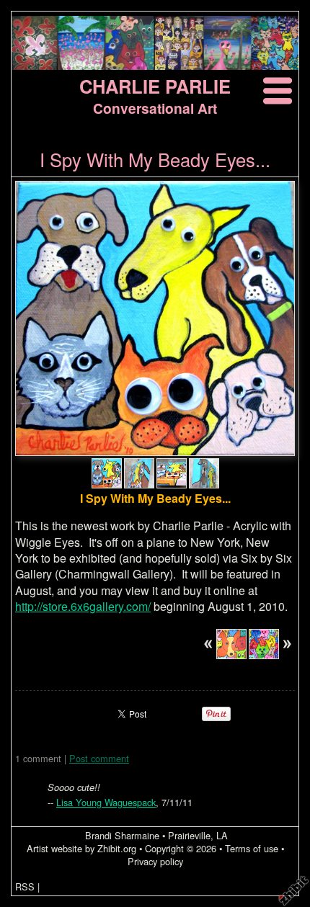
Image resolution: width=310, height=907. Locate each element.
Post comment (99, 758)
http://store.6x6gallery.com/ (83, 606)
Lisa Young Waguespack (106, 802)
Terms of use (251, 848)
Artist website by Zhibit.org (81, 848)
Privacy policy (155, 861)
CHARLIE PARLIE (155, 86)
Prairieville (189, 835)
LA (222, 835)
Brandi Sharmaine (122, 835)
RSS (25, 886)
